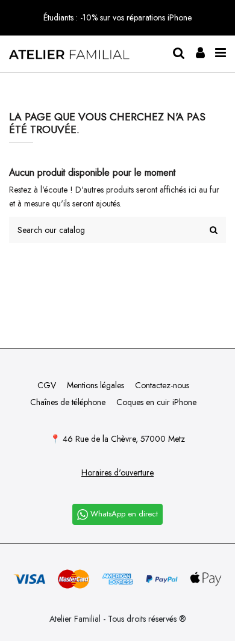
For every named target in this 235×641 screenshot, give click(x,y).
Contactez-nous (162, 385)
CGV (46, 385)
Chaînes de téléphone (67, 402)
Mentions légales (95, 385)
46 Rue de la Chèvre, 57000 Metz (124, 439)
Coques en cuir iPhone (156, 402)
